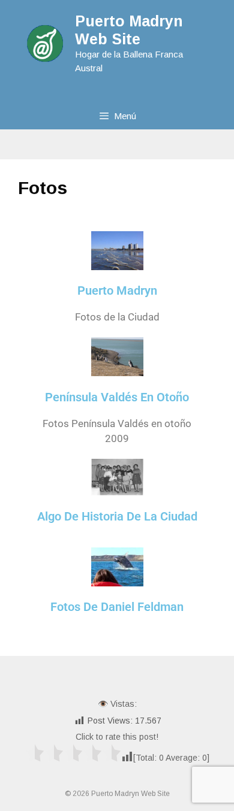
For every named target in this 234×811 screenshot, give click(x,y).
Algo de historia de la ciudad (117, 516)
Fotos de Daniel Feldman (117, 607)
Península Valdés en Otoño (117, 397)
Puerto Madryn (117, 290)
